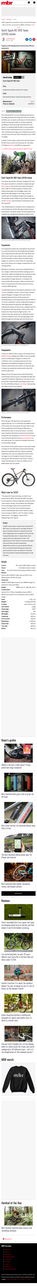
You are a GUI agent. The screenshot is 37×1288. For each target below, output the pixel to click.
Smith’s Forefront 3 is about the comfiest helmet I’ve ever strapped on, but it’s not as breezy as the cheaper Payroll (17, 986)
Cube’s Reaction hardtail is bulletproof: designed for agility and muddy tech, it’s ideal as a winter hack (16, 1017)
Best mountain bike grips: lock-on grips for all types (17, 795)
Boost (25, 384)
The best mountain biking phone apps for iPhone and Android (16, 856)
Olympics (9, 201)
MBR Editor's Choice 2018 (14, 111)
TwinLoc (4, 292)
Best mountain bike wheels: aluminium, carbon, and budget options (15, 885)
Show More (8, 1239)
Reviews (9, 19)
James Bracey (10, 39)
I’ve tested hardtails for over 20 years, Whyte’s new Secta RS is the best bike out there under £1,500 (17, 957)
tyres (20, 384)
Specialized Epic (26, 438)
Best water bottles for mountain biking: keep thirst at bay (18, 827)
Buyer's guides (8, 740)
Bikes (15, 19)
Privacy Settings (27, 1279)
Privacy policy (19, 1279)
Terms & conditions (10, 1279)
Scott (32, 101)
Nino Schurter (5, 186)
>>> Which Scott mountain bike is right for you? (16, 149)
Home (3, 19)
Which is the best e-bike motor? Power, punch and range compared (16, 766)
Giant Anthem (26, 435)
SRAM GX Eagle (6, 356)
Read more (18, 893)
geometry (11, 145)
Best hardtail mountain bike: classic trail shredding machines (16, 1229)
